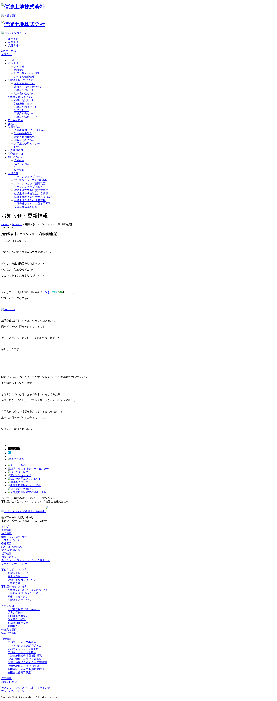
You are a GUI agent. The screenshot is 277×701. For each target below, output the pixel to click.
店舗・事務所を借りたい (28, 86)
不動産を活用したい (25, 117)
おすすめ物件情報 (24, 76)
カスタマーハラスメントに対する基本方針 (25, 560)
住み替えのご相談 (24, 140)
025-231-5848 (8, 51)
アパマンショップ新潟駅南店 (30, 180)
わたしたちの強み (11, 547)
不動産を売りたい (24, 113)
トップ (5, 526)
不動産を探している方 (14, 569)
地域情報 (19, 70)
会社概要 (13, 38)
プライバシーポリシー (14, 563)
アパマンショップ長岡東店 (29, 183)
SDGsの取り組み (10, 550)
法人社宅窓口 (9, 633)
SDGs (17, 167)
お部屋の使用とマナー (27, 143)
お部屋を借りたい (24, 83)
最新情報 (6, 530)
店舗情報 (13, 42)
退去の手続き (15, 612)
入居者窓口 (7, 606)
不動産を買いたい (24, 90)
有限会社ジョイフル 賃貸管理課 (32, 203)
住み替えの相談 (17, 619)
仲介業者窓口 (9, 629)
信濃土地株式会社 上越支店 (30, 200)
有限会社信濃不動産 (25, 207)
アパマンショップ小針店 (28, 176)
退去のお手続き (23, 133)
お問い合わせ (9, 557)
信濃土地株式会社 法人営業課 (31, 193)
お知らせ (19, 66)
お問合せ (6, 54)
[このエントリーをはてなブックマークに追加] (9, 453)
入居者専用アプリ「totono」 (30, 130)
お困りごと (20, 147)
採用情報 (13, 45)
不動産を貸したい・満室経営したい (28, 590)
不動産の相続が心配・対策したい (27, 593)
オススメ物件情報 (11, 540)
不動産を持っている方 (14, 586)
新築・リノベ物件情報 (27, 73)
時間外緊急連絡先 (24, 136)
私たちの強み (21, 163)
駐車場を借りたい (24, 93)
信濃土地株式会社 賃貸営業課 (31, 190)
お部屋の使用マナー (19, 622)
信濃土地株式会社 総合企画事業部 (33, 197)
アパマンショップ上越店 (28, 186)
